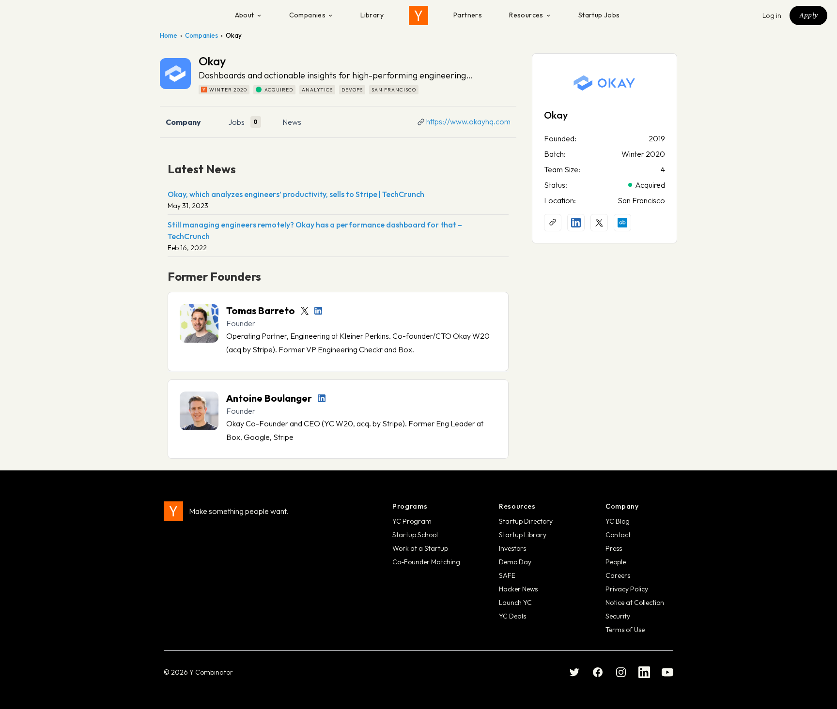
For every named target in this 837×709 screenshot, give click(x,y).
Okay (556, 115)
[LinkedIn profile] (318, 311)
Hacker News (518, 589)
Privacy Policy (626, 589)
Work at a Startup (420, 548)
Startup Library (522, 534)
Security (617, 616)
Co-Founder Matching (426, 562)
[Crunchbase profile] (622, 222)
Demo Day (515, 562)
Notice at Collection (634, 602)
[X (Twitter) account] (599, 222)
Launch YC (515, 602)
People (615, 562)
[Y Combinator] (418, 15)
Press (613, 548)
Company (183, 122)
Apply (808, 15)
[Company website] (552, 222)
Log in (772, 15)
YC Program (412, 521)
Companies (307, 15)
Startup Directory (526, 521)
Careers (617, 575)
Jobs (236, 122)
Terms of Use (625, 629)
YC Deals (512, 616)
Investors (512, 548)
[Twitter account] (304, 311)
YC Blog (617, 521)
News (291, 122)
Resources (526, 15)
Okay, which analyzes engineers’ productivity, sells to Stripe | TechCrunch (296, 194)
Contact (618, 534)
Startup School (415, 534)
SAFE (507, 575)
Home (168, 35)
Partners (467, 15)
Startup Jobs (599, 15)
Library (372, 15)
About (244, 15)
